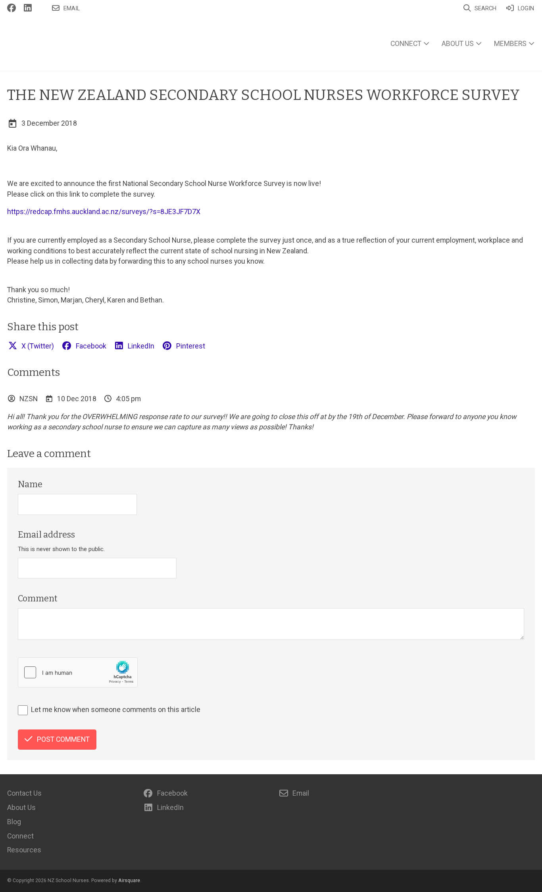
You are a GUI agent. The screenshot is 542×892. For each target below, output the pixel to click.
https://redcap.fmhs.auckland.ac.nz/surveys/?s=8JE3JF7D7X (103, 211)
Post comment (63, 739)
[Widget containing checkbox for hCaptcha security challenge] (78, 672)
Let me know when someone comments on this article (115, 709)
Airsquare (129, 880)
